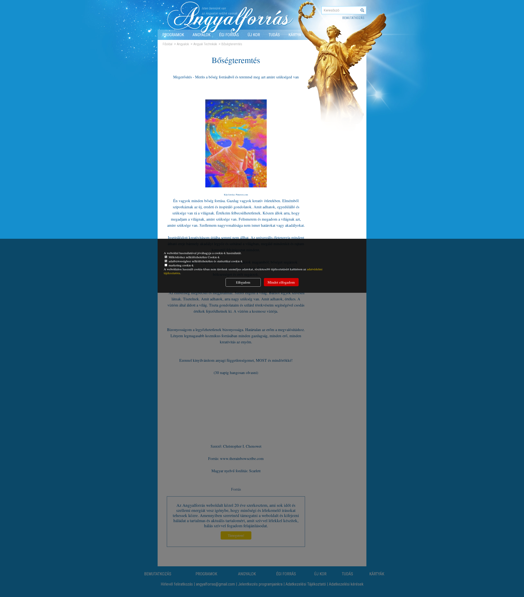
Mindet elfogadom (281, 282)
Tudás (274, 34)
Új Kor (254, 34)
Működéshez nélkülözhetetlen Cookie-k (194, 257)
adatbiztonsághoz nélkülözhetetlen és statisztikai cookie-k (205, 261)
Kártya (294, 34)
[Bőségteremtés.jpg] (236, 190)
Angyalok (201, 34)
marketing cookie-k (181, 265)
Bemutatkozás (353, 18)
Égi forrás (229, 34)
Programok (173, 34)
